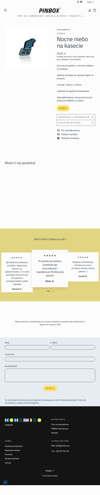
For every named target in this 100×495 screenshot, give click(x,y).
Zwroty (8, 463)
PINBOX (61, 33)
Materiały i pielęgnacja (74, 117)
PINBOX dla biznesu (59, 429)
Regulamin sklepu (12, 450)
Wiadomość (11, 366)
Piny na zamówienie (31, 15)
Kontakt (54, 433)
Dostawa (8, 454)
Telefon (9, 354)
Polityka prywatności (68, 400)
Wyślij (50, 388)
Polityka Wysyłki (70, 123)
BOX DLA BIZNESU (56, 15)
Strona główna (63, 29)
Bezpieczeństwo (12, 458)
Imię (7, 342)
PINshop (74, 15)
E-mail (54, 342)
